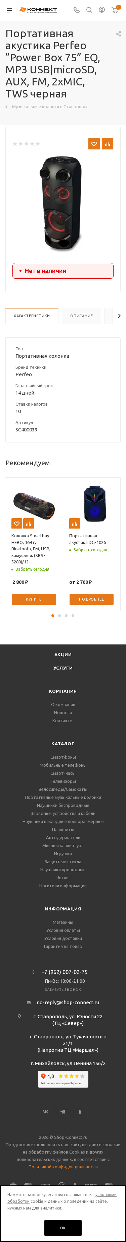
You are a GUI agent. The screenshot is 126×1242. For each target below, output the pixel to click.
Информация (63, 908)
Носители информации (63, 885)
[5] (37, 144)
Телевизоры (63, 781)
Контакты (63, 720)
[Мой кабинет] (102, 10)
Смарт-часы (63, 773)
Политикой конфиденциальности (63, 1166)
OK (63, 1228)
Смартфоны (63, 757)
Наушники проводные (63, 869)
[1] (14, 144)
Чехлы (63, 877)
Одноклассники (80, 1112)
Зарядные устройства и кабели (63, 813)
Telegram (63, 1112)
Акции (63, 654)
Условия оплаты (63, 930)
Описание (81, 316)
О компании (63, 704)
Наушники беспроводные (63, 805)
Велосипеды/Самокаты (63, 789)
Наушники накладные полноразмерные (63, 821)
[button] (52, 615)
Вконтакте (46, 1112)
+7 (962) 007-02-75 (64, 972)
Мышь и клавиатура (63, 845)
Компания (63, 691)
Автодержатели (63, 837)
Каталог (63, 743)
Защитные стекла (63, 861)
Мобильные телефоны (63, 765)
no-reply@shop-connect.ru (68, 1002)
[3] (26, 144)
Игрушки (63, 853)
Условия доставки (63, 938)
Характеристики (32, 316)
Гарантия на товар (63, 946)
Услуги (63, 668)
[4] (32, 144)
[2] (20, 144)
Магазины (63, 922)
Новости (63, 712)
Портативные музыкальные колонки (63, 797)
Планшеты (63, 829)
